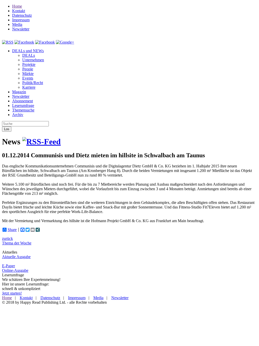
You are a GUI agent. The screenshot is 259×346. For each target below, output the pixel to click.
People (27, 69)
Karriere (28, 87)
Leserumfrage (23, 105)
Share (12, 230)
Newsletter (20, 29)
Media (17, 24)
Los (6, 129)
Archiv (17, 114)
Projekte (28, 64)
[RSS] (7, 42)
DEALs (28, 55)
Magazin (19, 92)
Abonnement (22, 101)
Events (27, 78)
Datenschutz (22, 15)
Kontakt (18, 11)
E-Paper (8, 266)
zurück (7, 238)
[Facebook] (24, 42)
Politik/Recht (32, 83)
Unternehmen (33, 60)
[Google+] (65, 42)
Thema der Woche (16, 243)
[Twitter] (45, 42)
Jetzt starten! (12, 293)
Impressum (21, 20)
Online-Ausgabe (15, 270)
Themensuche (23, 110)
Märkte (28, 73)
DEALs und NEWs (28, 51)
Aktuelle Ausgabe (16, 257)
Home (17, 6)
